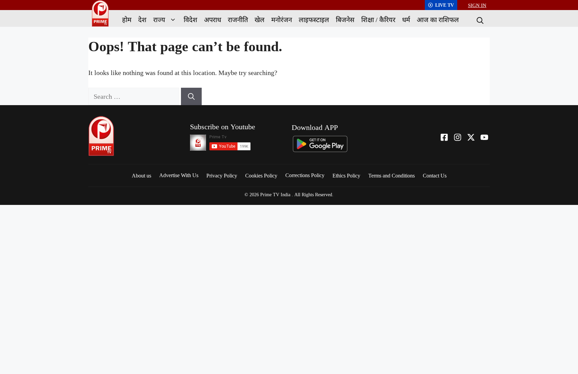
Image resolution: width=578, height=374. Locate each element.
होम (126, 19)
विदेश (190, 19)
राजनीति (238, 19)
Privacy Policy (221, 175)
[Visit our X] (471, 137)
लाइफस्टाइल (314, 19)
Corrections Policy (304, 175)
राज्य (159, 19)
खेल (260, 19)
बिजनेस (345, 19)
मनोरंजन (281, 19)
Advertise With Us (178, 175)
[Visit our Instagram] (457, 137)
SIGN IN (477, 5)
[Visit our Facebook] (444, 137)
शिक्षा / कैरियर (378, 19)
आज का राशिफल (438, 19)
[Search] (479, 20)
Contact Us (435, 175)
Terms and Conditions (391, 175)
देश (142, 19)
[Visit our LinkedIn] (484, 137)
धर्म (406, 19)
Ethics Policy (346, 175)
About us (141, 175)
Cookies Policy (261, 175)
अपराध (212, 19)
